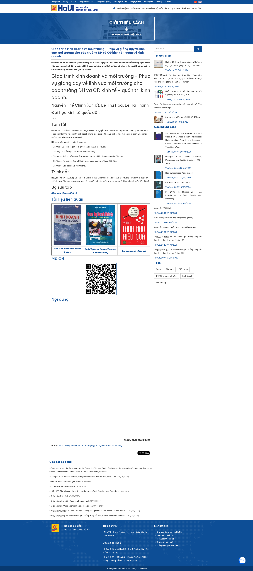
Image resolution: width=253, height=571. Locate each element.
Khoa (73, 2)
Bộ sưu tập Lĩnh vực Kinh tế (64, 193)
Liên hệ (168, 2)
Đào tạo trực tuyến (165, 542)
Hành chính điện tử (165, 539)
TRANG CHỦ (117, 34)
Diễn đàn (135, 8)
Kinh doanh (107, 445)
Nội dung (60, 299)
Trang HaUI (55, 2)
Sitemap (159, 2)
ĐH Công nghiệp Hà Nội (91, 445)
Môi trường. (117, 445)
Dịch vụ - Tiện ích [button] (180, 8)
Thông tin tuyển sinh (166, 535)
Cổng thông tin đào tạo (167, 546)
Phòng (65, 2)
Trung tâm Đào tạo (86, 2)
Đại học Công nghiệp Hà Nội (169, 532)
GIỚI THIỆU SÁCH (133, 34)
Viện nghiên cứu (120, 2)
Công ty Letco (135, 2)
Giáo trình (75, 445)
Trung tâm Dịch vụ (104, 2)
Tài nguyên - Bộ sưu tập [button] (155, 8)
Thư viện (67, 445)
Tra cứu (196, 8)
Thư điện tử (148, 2)
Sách (61, 445)
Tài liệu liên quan (67, 199)
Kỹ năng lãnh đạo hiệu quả (134, 251)
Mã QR (57, 258)
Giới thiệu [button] (122, 8)
